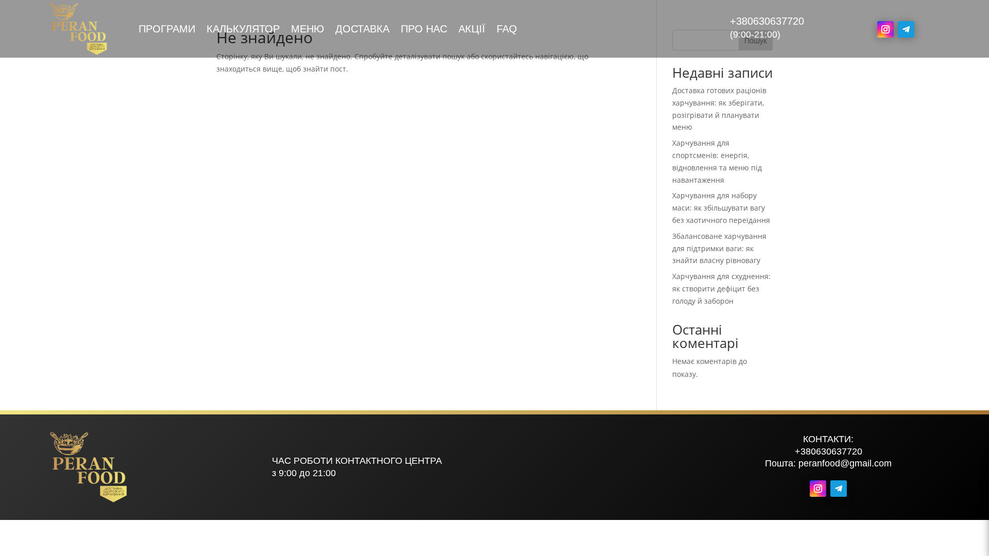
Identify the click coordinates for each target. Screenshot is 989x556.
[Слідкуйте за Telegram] (906, 29)
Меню (307, 29)
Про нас (424, 29)
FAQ (507, 29)
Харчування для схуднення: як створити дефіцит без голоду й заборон (721, 288)
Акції (471, 29)
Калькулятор (243, 29)
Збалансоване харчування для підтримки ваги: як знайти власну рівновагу (719, 248)
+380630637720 (767, 21)
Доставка (362, 29)
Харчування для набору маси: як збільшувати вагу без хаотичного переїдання (721, 207)
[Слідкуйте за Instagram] (885, 29)
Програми (167, 29)
